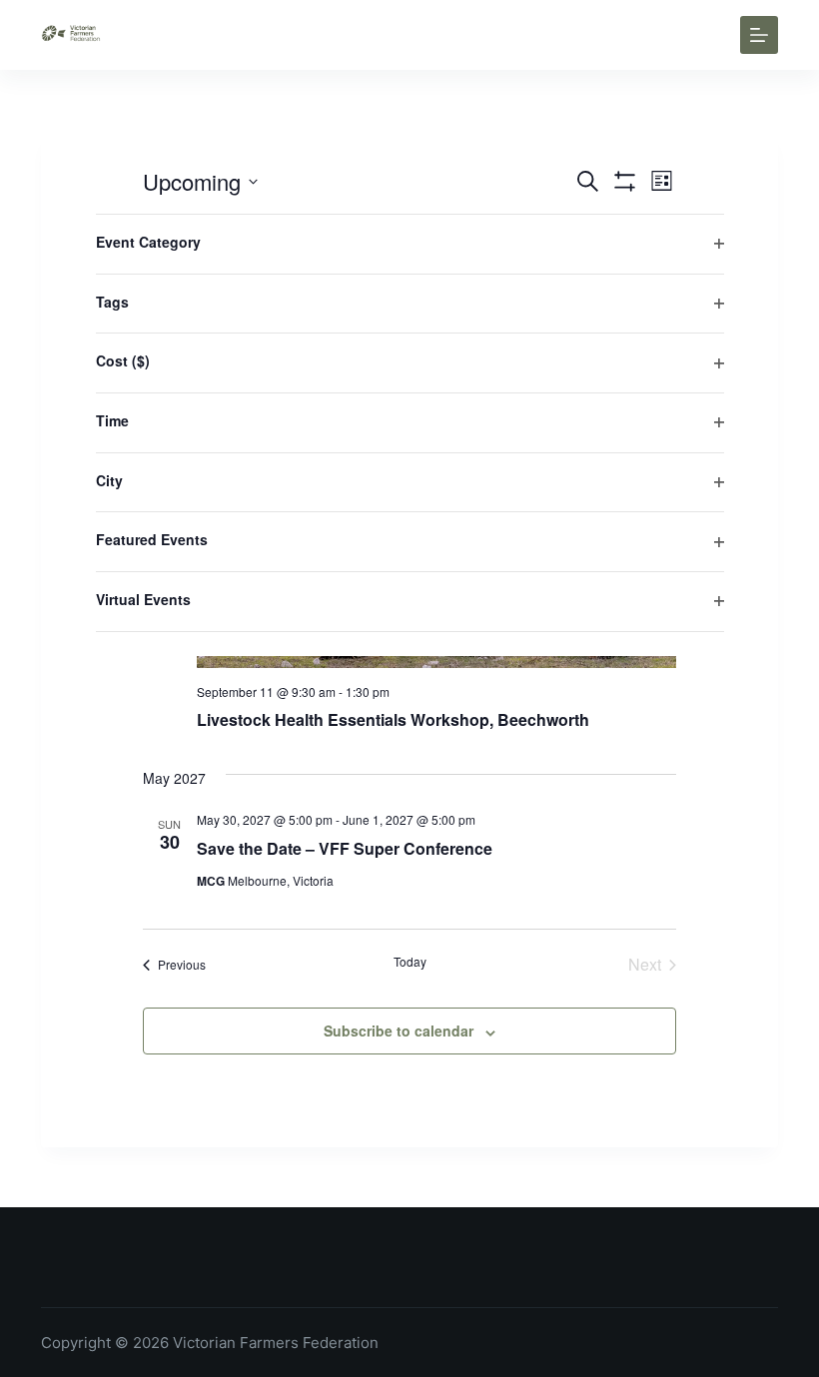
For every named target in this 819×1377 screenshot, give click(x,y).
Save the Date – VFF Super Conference (344, 848)
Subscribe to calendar (398, 1030)
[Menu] (759, 35)
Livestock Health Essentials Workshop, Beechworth (393, 719)
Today (410, 962)
